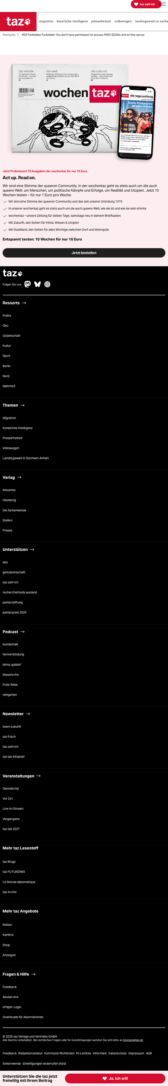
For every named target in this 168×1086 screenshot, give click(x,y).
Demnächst (11, 788)
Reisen (7, 925)
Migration (9, 418)
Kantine (8, 935)
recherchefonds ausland (20, 592)
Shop (6, 945)
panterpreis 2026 (14, 612)
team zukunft (12, 727)
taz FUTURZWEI (14, 872)
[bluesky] (37, 286)
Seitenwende (12, 1063)
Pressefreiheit (12, 438)
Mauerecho (11, 675)
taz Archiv (10, 892)
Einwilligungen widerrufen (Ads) (44, 1063)
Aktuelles (9, 490)
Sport (6, 356)
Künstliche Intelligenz (18, 428)
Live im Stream (13, 809)
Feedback (10, 987)
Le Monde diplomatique (19, 882)
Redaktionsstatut (30, 1053)
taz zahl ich (10, 582)
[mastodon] (27, 286)
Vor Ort (8, 799)
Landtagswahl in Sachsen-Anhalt (26, 458)
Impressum (136, 1053)
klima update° (12, 665)
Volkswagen (11, 448)
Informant (100, 1053)
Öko (5, 326)
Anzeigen (9, 955)
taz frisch (9, 737)
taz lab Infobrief (13, 757)
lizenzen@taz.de (133, 1040)
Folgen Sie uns (12, 284)
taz (13, 273)
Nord (6, 376)
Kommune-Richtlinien (59, 1053)
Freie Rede (10, 685)
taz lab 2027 (11, 829)
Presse (7, 530)
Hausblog (9, 500)
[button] (162, 4)
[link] (47, 21)
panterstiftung (13, 602)
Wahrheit (9, 386)
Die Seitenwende (14, 510)
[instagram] (47, 286)
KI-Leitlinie (84, 1053)
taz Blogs (9, 862)
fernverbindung (13, 654)
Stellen (7, 520)
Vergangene (11, 819)
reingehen (10, 695)
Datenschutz (117, 1053)
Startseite (9, 34)
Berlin (7, 366)
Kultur (7, 346)
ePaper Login (12, 1007)
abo (5, 562)
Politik (7, 316)
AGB (149, 1053)
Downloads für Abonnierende (23, 1017)
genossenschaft (14, 572)
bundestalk (10, 644)
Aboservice (10, 997)
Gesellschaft (11, 336)
